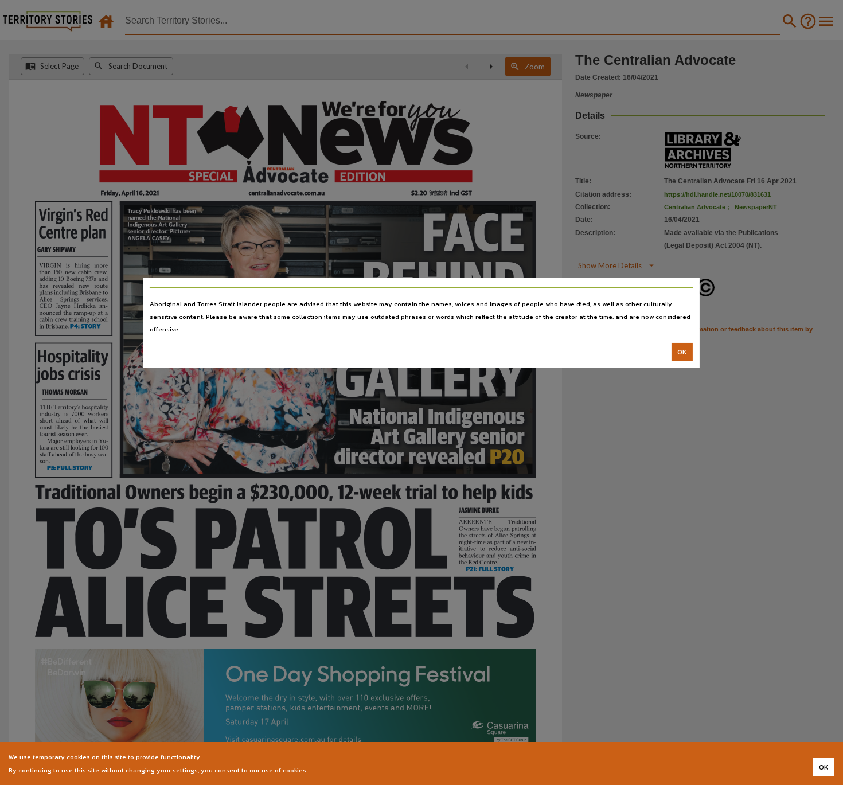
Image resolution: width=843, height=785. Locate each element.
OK (682, 352)
